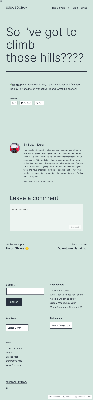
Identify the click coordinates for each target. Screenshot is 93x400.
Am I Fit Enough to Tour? (63, 299)
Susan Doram (16, 7)
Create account (14, 348)
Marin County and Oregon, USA (66, 307)
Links (84, 7)
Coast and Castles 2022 (62, 290)
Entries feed (12, 356)
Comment (75, 227)
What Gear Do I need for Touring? (67, 294)
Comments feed (14, 361)
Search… (10, 285)
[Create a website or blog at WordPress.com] (7, 388)
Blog (75, 7)
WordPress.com (14, 365)
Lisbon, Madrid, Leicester (63, 303)
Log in (9, 352)
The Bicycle (58, 7)
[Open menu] (68, 8)
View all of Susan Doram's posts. (38, 181)
